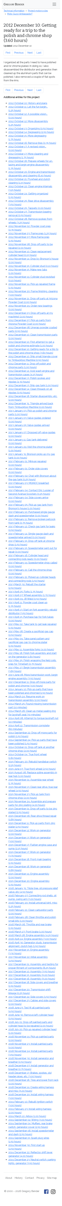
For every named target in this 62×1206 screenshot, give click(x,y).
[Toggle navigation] (54, 4)
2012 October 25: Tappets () (29, 208)
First (8, 52)
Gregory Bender (14, 4)
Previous (19, 52)
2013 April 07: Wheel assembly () (32, 595)
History (19, 1177)
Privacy (40, 1177)
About (8, 1177)
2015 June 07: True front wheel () (32, 768)
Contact (29, 1177)
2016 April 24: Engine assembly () (32, 939)
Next (30, 52)
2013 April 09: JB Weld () (27, 598)
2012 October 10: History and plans (27, 103)
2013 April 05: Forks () (25, 591)
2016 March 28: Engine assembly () (33, 935)
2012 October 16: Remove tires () (32, 143)
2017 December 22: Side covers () (32, 996)
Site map (52, 1177)
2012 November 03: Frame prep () (32, 233)
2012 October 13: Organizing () (30, 128)
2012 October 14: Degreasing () (31, 132)
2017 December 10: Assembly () (31, 971)
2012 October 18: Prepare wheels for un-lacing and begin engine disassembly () (30, 165)
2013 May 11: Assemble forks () (31, 649)
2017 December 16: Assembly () (31, 978)
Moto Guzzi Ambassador (20, 14)
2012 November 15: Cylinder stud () (33, 266)
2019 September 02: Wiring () (30, 1119)
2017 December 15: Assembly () (31, 975)
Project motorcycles (38, 10)
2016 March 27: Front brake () (30, 931)
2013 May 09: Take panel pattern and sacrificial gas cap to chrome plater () (28, 642)
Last (38, 52)
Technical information (14, 10)
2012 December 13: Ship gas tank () (33, 385)
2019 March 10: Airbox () (27, 1116)
